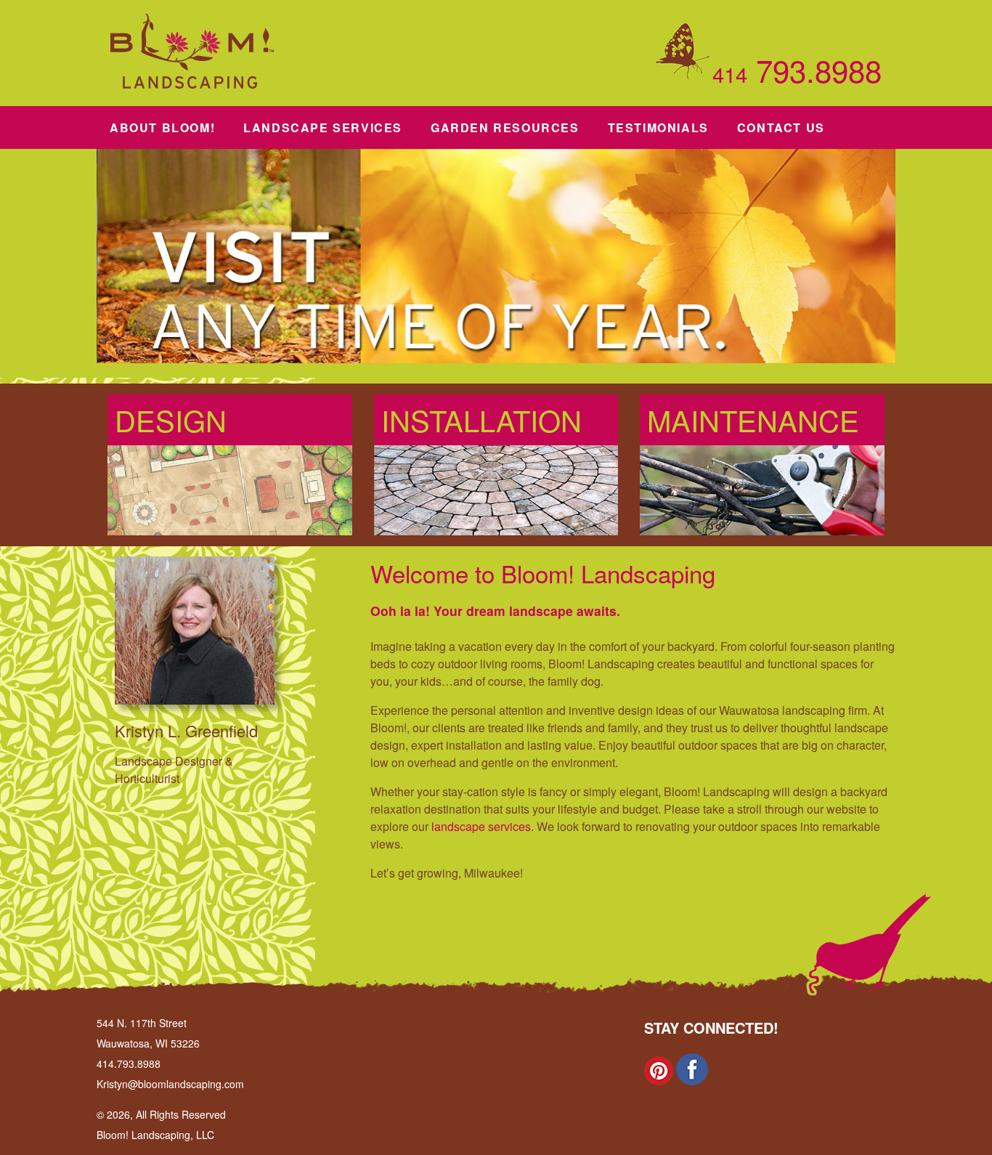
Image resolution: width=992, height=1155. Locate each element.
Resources (505, 127)
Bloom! (162, 127)
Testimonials (658, 127)
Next (911, 260)
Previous (81, 260)
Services (322, 127)
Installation (481, 419)
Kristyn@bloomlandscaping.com (170, 1084)
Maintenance (753, 419)
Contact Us (781, 127)
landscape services (481, 826)
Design (171, 419)
